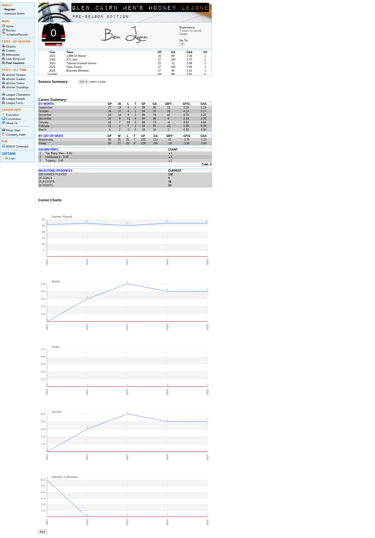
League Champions (18, 94)
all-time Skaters (16, 75)
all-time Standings (17, 87)
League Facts (14, 103)
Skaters (11, 46)
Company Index (16, 134)
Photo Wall (13, 130)
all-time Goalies (16, 79)
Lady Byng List (15, 59)
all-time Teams (15, 83)
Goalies (11, 50)
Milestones (13, 54)
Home (9, 26)
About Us (12, 123)
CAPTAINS (9, 153)
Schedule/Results (17, 34)
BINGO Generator (17, 146)
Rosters (11, 30)
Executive (12, 114)
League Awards (15, 98)
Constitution (13, 119)
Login (12, 158)
